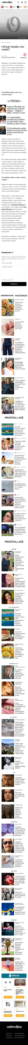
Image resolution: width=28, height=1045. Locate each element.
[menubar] (22, 2)
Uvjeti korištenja (19, 1033)
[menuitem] (21, 2)
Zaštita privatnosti (20, 1035)
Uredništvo (9, 1035)
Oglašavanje (9, 1037)
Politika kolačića (19, 1037)
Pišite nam (8, 1033)
